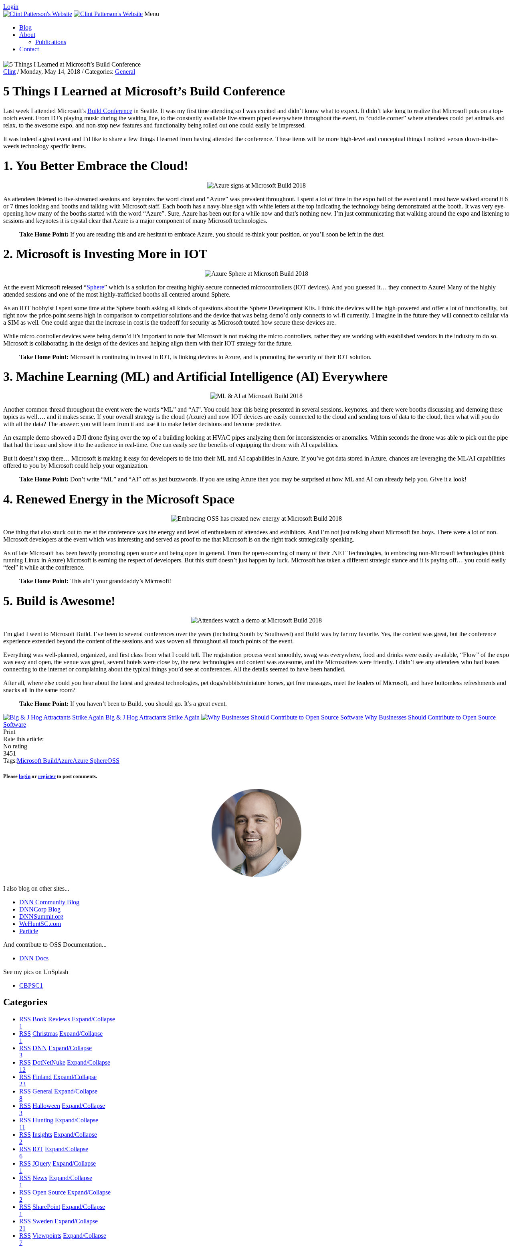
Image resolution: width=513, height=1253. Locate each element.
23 (22, 1084)
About (27, 34)
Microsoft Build (37, 760)
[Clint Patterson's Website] (37, 13)
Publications (50, 41)
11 (22, 1127)
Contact (29, 49)
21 (22, 1228)
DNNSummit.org (41, 916)
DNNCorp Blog (40, 909)
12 (22, 1069)
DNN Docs (33, 958)
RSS (25, 1019)
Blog (25, 27)
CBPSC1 (31, 985)
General (125, 71)
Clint (9, 71)
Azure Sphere (90, 760)
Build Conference (109, 110)
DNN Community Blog (49, 902)
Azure (65, 760)
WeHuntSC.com (40, 923)
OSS (113, 760)
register (47, 776)
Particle (28, 931)
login (24, 776)
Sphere (95, 287)
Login (10, 6)
